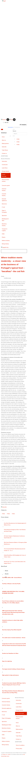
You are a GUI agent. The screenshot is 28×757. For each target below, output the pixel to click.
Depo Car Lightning (7, 661)
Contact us (4, 153)
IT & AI (3, 207)
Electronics (4, 203)
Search (14, 131)
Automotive (4, 161)
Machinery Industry (4, 224)
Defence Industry (6, 240)
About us (4, 140)
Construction (5, 164)
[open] (9, 129)
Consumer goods (6, 185)
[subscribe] (4, 507)
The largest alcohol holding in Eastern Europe (13, 669)
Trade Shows (5, 150)
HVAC (3, 233)
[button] (3, 119)
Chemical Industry (4, 189)
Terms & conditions (20, 745)
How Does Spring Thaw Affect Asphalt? (11, 629)
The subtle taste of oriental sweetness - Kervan (13, 637)
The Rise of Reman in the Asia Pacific (11, 583)
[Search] (14, 129)
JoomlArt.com (4, 754)
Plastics (3, 237)
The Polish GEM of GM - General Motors (12, 577)
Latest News (4, 167)
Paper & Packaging (4, 211)
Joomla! (8, 754)
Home (3, 136)
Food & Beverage (4, 175)
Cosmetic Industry (4, 194)
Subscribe (4, 146)
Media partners (5, 143)
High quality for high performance (10, 675)
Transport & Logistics (4, 229)
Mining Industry (5, 243)
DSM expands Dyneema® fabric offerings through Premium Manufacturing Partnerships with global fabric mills (13, 612)
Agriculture (4, 215)
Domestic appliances (4, 199)
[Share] (14, 135)
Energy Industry (5, 171)
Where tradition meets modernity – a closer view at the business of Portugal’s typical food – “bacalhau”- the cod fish (13, 264)
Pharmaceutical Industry (5, 180)
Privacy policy (19, 748)
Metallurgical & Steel (5, 219)
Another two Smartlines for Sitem (10, 653)
